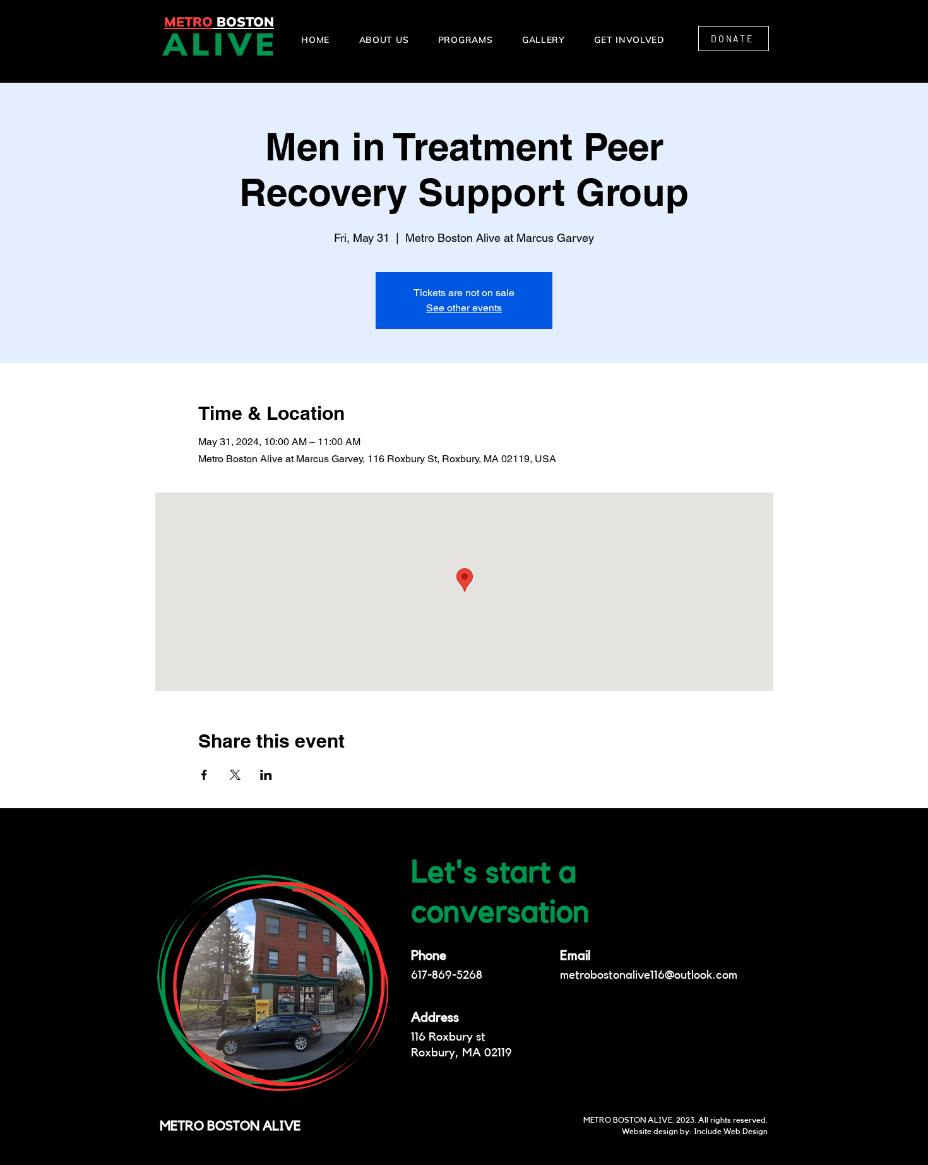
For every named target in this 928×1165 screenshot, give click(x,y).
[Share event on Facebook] (204, 775)
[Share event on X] (235, 775)
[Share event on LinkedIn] (266, 775)
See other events (464, 308)
